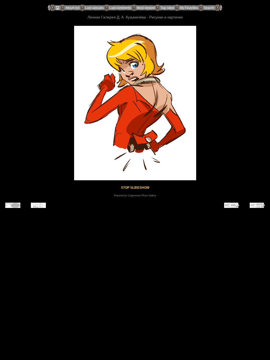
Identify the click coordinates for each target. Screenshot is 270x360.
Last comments (120, 8)
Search (209, 8)
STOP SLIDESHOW (135, 187)
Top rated (167, 8)
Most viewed (146, 8)
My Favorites (189, 8)
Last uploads (94, 8)
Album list (72, 8)
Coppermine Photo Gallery (142, 195)
